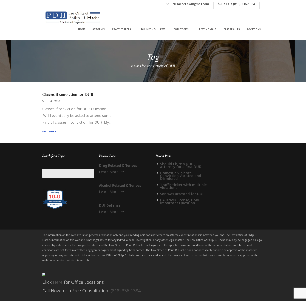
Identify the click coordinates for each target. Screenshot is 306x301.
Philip (57, 100)
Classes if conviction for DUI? (68, 94)
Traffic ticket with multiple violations (183, 186)
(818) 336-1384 (126, 291)
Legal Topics (180, 29)
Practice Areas (121, 29)
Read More (49, 131)
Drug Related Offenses (118, 165)
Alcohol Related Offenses (120, 185)
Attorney (98, 29)
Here (58, 282)
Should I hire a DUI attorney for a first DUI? (181, 165)
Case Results (231, 29)
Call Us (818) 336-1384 (238, 4)
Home (81, 29)
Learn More (108, 171)
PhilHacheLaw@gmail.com (190, 4)
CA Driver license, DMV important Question (179, 201)
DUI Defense (110, 205)
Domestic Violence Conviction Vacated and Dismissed (180, 175)
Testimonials (207, 29)
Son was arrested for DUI (181, 193)
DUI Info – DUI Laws (153, 29)
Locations (254, 29)
